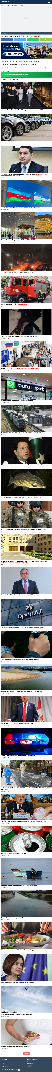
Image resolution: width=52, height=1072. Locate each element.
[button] (46, 39)
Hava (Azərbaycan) (31, 1063)
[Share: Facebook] (7, 39)
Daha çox (26, 1053)
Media (3, 1065)
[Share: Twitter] (20, 39)
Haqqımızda (4, 1061)
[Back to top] (48, 1068)
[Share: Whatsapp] (33, 39)
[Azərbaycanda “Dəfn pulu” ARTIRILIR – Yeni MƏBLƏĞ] (26, 18)
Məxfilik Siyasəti (5, 1066)
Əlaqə (3, 1063)
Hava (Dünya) (29, 1065)
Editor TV (29, 1061)
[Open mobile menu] (49, 2)
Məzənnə (29, 1066)
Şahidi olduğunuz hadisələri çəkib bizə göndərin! (16, 74)
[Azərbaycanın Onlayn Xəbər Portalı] (6, 1)
